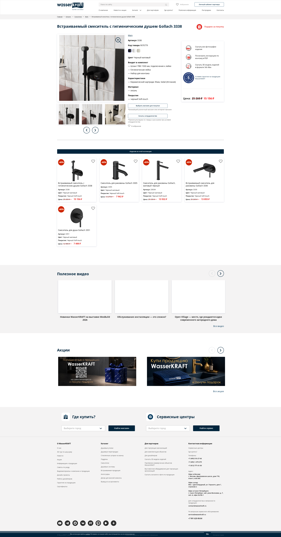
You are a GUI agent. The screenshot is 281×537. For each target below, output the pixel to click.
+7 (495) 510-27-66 (195, 458)
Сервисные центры (195, 448)
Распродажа (206, 10)
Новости (60, 456)
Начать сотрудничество (147, 116)
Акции (59, 460)
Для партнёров (153, 10)
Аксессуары (105, 474)
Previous (86, 130)
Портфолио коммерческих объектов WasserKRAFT (158, 464)
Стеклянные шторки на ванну (112, 455)
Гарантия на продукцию (66, 483)
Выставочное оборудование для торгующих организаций (161, 470)
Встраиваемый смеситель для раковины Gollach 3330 (200, 184)
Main (130, 35)
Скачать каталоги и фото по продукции (159, 475)
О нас (59, 448)
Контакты (220, 10)
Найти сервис (206, 428)
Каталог (135, 10)
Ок (207, 534)
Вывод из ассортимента (110, 482)
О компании (103, 10)
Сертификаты (62, 486)
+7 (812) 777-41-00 (195, 465)
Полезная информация (187, 10)
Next (95, 130)
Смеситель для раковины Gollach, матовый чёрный (159, 184)
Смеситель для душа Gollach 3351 (74, 230)
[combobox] (83, 428)
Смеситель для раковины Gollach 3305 (119, 183)
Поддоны (104, 459)
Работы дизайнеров (64, 479)
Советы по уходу (63, 467)
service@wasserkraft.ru (197, 514)
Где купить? (168, 10)
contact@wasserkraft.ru (197, 506)
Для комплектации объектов (155, 452)
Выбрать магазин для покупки (148, 106)
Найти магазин (121, 428)
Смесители (105, 463)
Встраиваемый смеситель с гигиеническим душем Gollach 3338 (75, 184)
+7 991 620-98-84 (195, 518)
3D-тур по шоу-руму (64, 452)
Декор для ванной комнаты (111, 478)
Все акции (218, 391)
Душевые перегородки (109, 452)
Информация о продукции (67, 463)
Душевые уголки (107, 448)
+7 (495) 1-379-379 (195, 462)
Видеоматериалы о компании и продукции (73, 471)
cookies (87, 534)
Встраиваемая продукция (110, 470)
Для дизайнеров (151, 455)
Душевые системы (108, 467)
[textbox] (72, 428)
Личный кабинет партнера (209, 4)
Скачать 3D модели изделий (155, 459)
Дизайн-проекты (63, 475)
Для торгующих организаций (156, 448)
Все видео (218, 326)
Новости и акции (120, 10)
